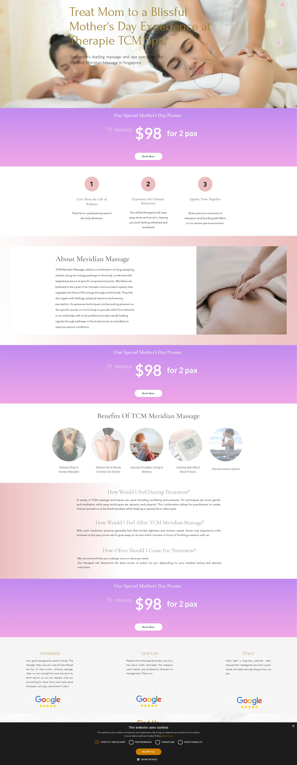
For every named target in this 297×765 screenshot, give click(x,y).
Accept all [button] (148, 751)
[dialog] (148, 743)
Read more (167, 735)
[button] (148, 759)
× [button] (293, 726)
